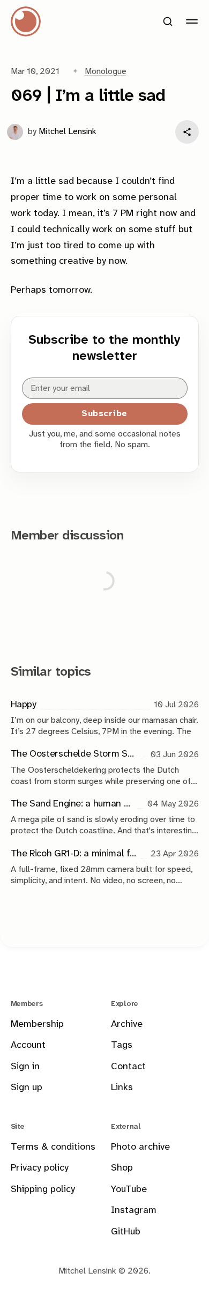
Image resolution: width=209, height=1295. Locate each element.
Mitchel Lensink (67, 131)
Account (28, 1045)
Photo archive (140, 1147)
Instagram (133, 1210)
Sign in (25, 1067)
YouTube (129, 1190)
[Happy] (105, 717)
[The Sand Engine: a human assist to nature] (105, 816)
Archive (127, 1024)
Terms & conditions (53, 1147)
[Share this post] (187, 132)
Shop (122, 1168)
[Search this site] (168, 21)
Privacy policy (40, 1168)
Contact (128, 1067)
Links (122, 1088)
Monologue (105, 71)
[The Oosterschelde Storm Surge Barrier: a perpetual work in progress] (105, 767)
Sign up (26, 1088)
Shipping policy (43, 1190)
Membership (37, 1024)
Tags (121, 1045)
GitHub (125, 1232)
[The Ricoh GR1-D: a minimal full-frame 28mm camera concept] (105, 866)
